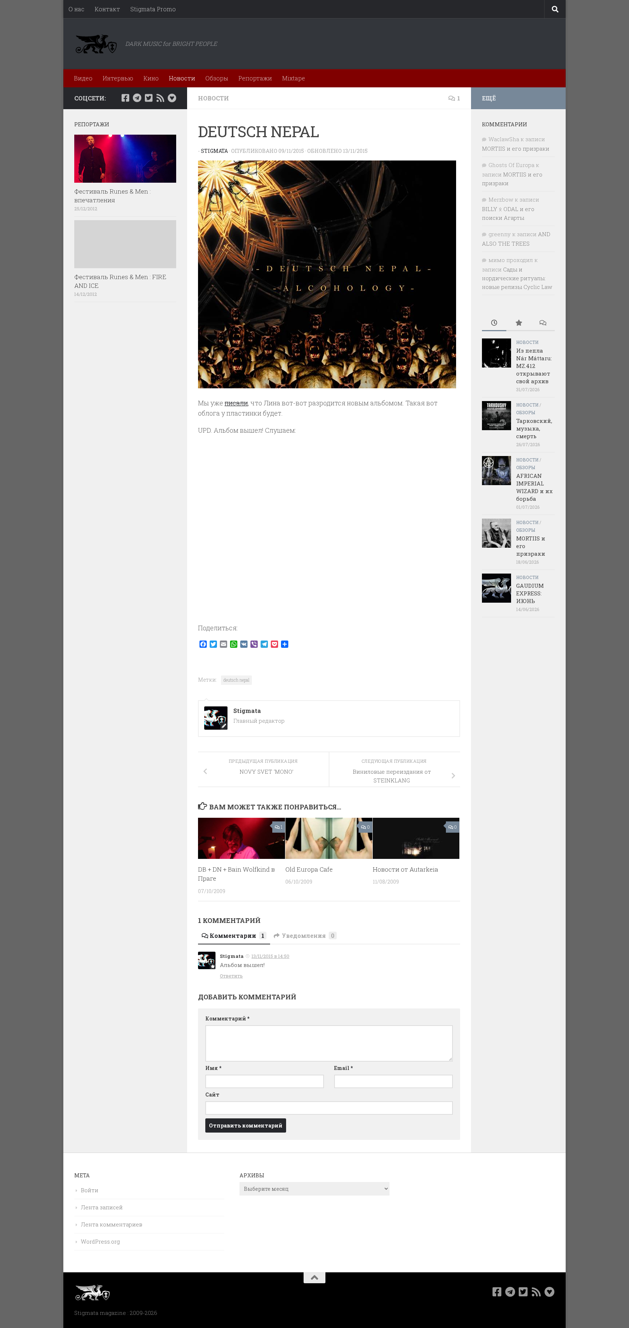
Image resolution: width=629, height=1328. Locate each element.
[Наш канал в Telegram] (136, 98)
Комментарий (227, 1018)
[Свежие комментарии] (542, 323)
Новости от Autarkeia (405, 869)
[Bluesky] (171, 98)
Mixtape (293, 78)
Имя (213, 1068)
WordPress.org (100, 1241)
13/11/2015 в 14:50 (270, 956)
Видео (83, 78)
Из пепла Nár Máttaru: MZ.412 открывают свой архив (534, 366)
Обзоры (216, 78)
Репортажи (255, 78)
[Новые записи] (494, 323)
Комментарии (237, 935)
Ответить (231, 975)
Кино (151, 78)
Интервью (118, 78)
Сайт (212, 1094)
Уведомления (308, 935)
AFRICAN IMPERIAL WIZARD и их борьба (534, 487)
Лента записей (102, 1207)
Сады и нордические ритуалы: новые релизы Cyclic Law (517, 278)
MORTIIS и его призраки (515, 148)
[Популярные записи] (518, 323)
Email (343, 1068)
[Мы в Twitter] (148, 98)
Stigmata (214, 150)
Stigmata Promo (153, 9)
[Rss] (160, 98)
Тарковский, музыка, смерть (534, 428)
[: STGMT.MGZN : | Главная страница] (96, 44)
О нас (76, 9)
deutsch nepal (236, 680)
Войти (89, 1190)
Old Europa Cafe (309, 869)
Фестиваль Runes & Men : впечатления (112, 195)
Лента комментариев (111, 1224)
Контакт (107, 9)
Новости (182, 78)
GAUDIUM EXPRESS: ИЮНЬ (530, 593)
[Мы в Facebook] (125, 98)
